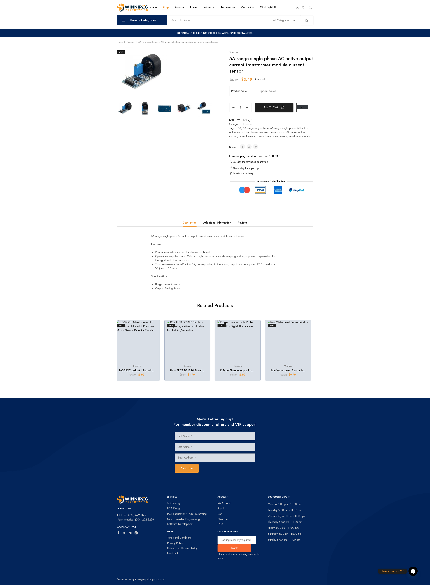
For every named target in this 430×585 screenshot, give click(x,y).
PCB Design (174, 508)
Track (234, 548)
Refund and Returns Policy (182, 548)
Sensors (130, 42)
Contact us (247, 7)
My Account (224, 503)
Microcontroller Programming (183, 519)
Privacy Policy (175, 543)
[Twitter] (124, 533)
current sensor (247, 136)
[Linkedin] (130, 533)
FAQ (220, 524)
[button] (137, 359)
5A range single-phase (256, 128)
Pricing (194, 7)
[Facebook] (118, 533)
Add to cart (271, 107)
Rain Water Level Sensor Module (290, 370)
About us (209, 7)
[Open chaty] (413, 569)
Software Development (180, 524)
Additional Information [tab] (217, 223)
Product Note (239, 91)
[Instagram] (136, 533)
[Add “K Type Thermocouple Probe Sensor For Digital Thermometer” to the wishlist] (252, 327)
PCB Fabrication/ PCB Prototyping (187, 514)
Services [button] (179, 7)
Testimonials (228, 7)
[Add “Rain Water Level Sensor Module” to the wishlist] (303, 327)
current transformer (267, 136)
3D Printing (173, 503)
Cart (220, 514)
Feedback (172, 553)
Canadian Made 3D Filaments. (235, 33)
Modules (288, 366)
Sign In (221, 508)
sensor (283, 136)
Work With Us (268, 7)
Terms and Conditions (179, 538)
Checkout (223, 519)
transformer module (300, 136)
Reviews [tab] (242, 223)
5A (239, 128)
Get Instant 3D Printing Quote (196, 33)
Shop (165, 7)
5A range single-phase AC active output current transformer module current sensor (268, 130)
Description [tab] (190, 223)
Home (153, 7)
